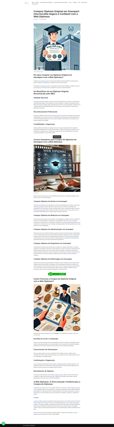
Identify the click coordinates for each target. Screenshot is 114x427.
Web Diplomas (44, 85)
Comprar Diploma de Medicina (46, 2)
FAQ (79, 2)
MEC (53, 376)
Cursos (70, 2)
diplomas (46, 195)
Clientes (37, 2)
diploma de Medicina (68, 222)
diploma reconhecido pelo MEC (42, 101)
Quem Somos (35, 3)
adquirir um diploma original (47, 333)
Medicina (39, 405)
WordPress (32, 425)
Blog (33, 2)
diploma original (44, 80)
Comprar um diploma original (40, 401)
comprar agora (57, 136)
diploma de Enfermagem (69, 265)
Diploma (36, 19)
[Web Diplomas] (26, 3)
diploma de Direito (39, 206)
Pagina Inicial (84, 2)
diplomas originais (56, 115)
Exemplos (75, 2)
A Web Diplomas (37, 387)
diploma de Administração (73, 236)
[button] (3, 423)
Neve (24, 425)
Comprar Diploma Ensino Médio (61, 2)
